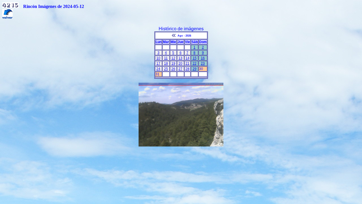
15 (195, 58)
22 (195, 63)
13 (180, 58)
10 (158, 58)
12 (173, 58)
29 (195, 69)
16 (203, 58)
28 (187, 69)
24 (158, 69)
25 (166, 69)
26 (173, 69)
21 (187, 63)
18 (166, 63)
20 (180, 63)
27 (180, 69)
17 (158, 63)
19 (173, 63)
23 (203, 63)
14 (187, 58)
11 (166, 58)
